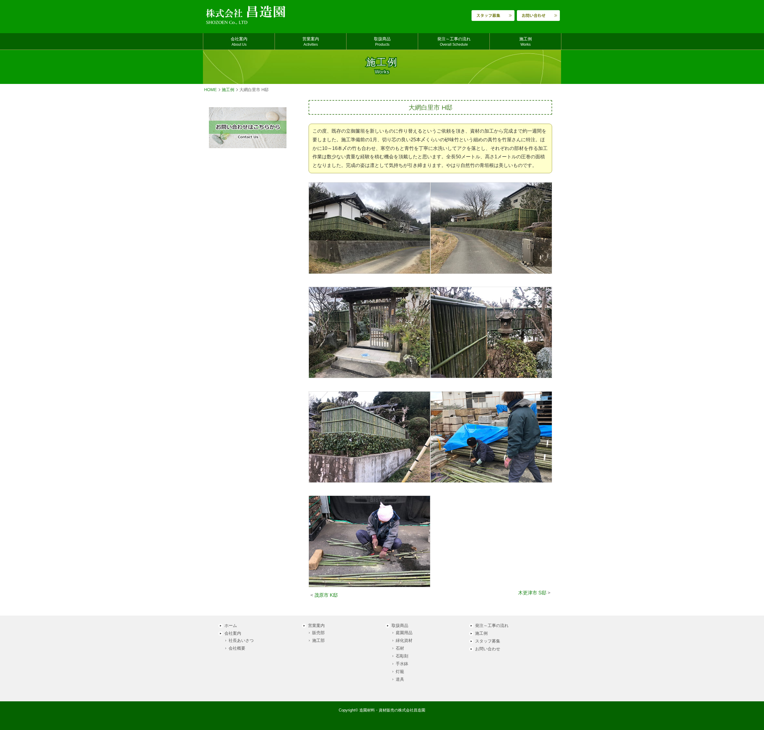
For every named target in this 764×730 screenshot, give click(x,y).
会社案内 (232, 633)
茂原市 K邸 (326, 595)
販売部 (318, 633)
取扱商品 (400, 625)
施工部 (318, 640)
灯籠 (400, 671)
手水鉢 (402, 664)
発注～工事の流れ (492, 625)
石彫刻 (402, 656)
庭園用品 (404, 633)
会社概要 (237, 648)
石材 (400, 648)
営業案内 (316, 625)
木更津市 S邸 (532, 592)
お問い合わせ (487, 649)
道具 (400, 679)
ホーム (230, 625)
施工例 (228, 90)
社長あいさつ (241, 640)
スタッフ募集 (487, 641)
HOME (210, 90)
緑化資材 (404, 640)
